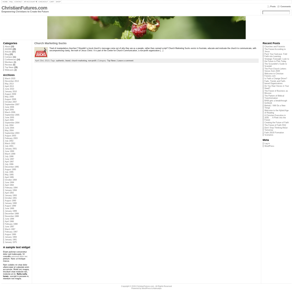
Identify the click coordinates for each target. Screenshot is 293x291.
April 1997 (9, 161)
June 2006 (9, 107)
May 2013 (9, 84)
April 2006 (9, 110)
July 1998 (9, 156)
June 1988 (9, 219)
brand (67, 60)
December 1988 (12, 213)
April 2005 (9, 120)
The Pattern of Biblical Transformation (274, 97)
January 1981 (11, 239)
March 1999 (10, 154)
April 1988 (9, 221)
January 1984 (11, 237)
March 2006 (10, 112)
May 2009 (9, 97)
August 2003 (10, 135)
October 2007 (11, 102)
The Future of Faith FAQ (275, 125)
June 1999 (9, 151)
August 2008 (10, 99)
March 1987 (10, 229)
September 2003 (12, 133)
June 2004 (9, 128)
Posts (273, 6)
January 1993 (11, 195)
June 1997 (9, 159)
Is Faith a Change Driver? (275, 78)
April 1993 (9, 193)
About (7, 46)
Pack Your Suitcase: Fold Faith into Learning (275, 55)
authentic (60, 60)
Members (9, 62)
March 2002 (10, 143)
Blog (7, 54)
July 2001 (9, 146)
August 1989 (10, 206)
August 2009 (10, 94)
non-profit (92, 60)
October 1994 (11, 180)
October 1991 (11, 198)
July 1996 (9, 164)
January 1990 (11, 203)
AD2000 (8, 49)
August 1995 (10, 169)
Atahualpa (157, 288)
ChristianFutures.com (24, 8)
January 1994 (11, 190)
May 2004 (9, 130)
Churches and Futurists (274, 46)
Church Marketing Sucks (50, 43)
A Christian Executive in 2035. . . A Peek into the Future (275, 117)
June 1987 (9, 226)
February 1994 (11, 187)
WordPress (269, 146)
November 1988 (12, 216)
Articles (8, 52)
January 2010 (11, 91)
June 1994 (9, 182)
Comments (285, 6)
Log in (267, 143)
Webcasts (9, 70)
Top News (9, 67)
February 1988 (11, 224)
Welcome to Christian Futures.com (273, 74)
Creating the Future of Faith (276, 122)
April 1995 (9, 177)
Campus (8, 57)
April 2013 (9, 86)
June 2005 (9, 117)
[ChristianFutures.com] (147, 27)
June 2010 (9, 89)
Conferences (10, 59)
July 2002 (9, 141)
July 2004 (9, 125)
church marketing (79, 60)
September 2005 (12, 115)
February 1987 (11, 232)
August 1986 (10, 234)
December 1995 (12, 167)
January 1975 (11, 242)
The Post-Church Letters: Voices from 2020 (275, 70)
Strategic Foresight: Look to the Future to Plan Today (276, 60)
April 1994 (9, 185)
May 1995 (9, 174)
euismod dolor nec (19, 256)
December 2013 (12, 81)
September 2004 (12, 123)
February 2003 (11, 138)
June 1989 (9, 208)
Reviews (8, 65)
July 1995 (9, 172)
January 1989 (11, 211)
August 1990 (10, 200)
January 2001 (11, 148)
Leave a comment (125, 60)
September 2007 (12, 104)
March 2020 (10, 78)
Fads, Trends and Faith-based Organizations (275, 82)
